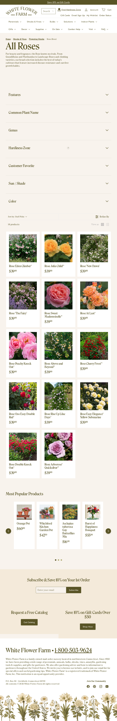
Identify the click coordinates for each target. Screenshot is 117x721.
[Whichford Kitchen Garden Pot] (47, 512)
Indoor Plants (88, 21)
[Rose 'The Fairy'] (23, 295)
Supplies (40, 29)
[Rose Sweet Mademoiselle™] (58, 295)
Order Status (105, 15)
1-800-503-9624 (73, 650)
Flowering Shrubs (36, 39)
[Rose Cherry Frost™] (94, 346)
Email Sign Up (78, 15)
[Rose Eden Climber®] (23, 248)
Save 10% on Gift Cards (58, 2)
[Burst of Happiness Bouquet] (92, 512)
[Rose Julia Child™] (58, 248)
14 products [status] (13, 224)
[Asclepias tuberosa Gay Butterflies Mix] (69, 512)
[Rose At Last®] (94, 295)
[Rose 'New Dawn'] (94, 248)
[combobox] (48, 11)
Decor (24, 29)
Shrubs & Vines (34, 21)
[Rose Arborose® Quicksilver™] (58, 446)
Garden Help (74, 29)
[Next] (108, 531)
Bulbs (53, 21)
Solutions (68, 21)
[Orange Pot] (24, 512)
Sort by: (16, 217)
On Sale (56, 29)
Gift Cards (65, 15)
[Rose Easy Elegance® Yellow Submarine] (94, 396)
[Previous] (8, 531)
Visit (91, 29)
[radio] (102, 224)
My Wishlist (92, 15)
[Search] (53, 11)
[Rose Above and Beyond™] (58, 346)
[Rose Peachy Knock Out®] (23, 346)
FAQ (103, 29)
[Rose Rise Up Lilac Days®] (58, 396)
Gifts (11, 29)
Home (8, 39)
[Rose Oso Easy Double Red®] (23, 396)
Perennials (14, 21)
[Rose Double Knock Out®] (23, 446)
